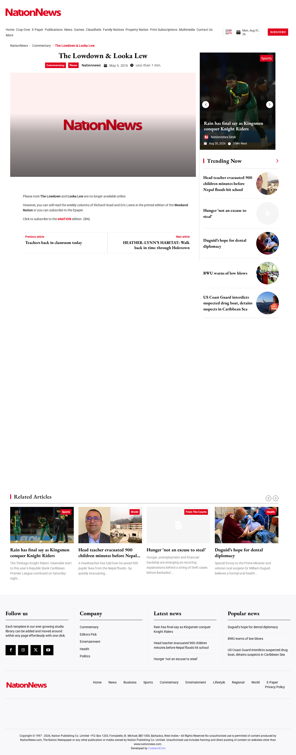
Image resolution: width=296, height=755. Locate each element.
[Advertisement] (239, 439)
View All (268, 160)
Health (271, 512)
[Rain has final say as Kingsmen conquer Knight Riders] (237, 101)
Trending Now (224, 160)
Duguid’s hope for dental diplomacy (239, 552)
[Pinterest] (15, 212)
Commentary (41, 45)
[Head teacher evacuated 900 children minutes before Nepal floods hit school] (267, 183)
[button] (228, 32)
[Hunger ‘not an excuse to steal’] (267, 213)
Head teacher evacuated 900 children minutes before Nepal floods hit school (227, 183)
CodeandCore (156, 748)
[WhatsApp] (15, 226)
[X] (15, 198)
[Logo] (38, 685)
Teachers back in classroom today (53, 242)
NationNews (19, 45)
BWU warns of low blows (225, 273)
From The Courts (196, 512)
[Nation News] (33, 12)
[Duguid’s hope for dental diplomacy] (267, 243)
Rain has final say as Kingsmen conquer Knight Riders (233, 126)
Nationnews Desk (223, 137)
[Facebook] (15, 185)
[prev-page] (205, 104)
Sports (266, 58)
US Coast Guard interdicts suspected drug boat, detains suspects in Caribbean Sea (227, 303)
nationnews (91, 65)
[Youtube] (48, 650)
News (73, 65)
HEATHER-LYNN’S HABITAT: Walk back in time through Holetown (156, 245)
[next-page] (269, 104)
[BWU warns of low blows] (267, 273)
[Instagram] (23, 650)
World (134, 512)
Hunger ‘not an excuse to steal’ (176, 550)
